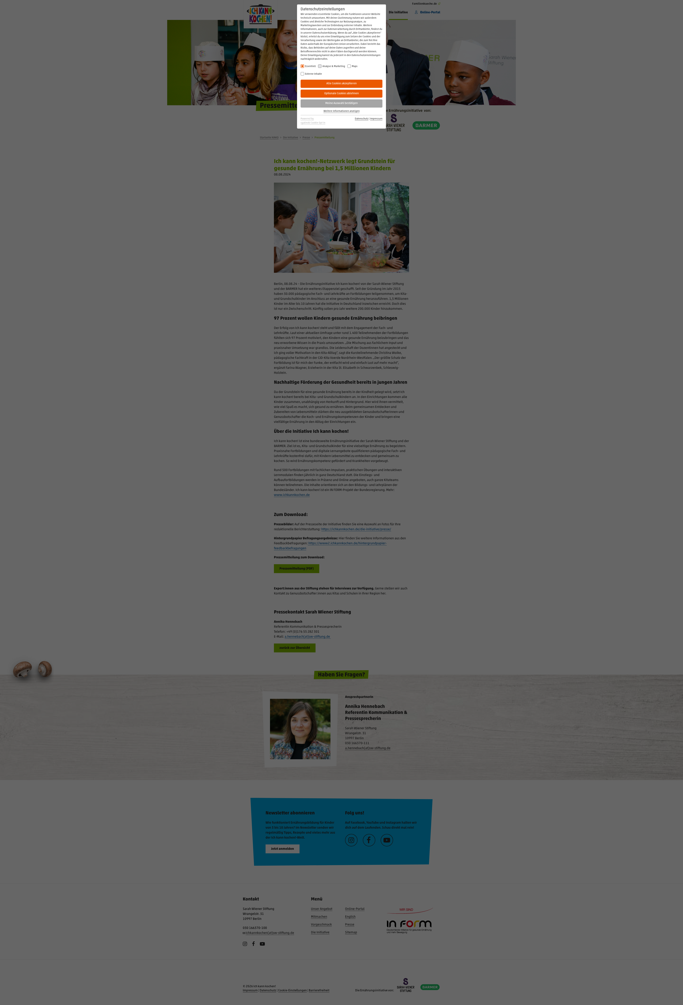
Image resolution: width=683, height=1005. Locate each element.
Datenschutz (361, 119)
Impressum (376, 119)
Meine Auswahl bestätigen (341, 103)
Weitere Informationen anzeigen (342, 111)
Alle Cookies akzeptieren (341, 83)
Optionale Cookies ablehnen (341, 93)
